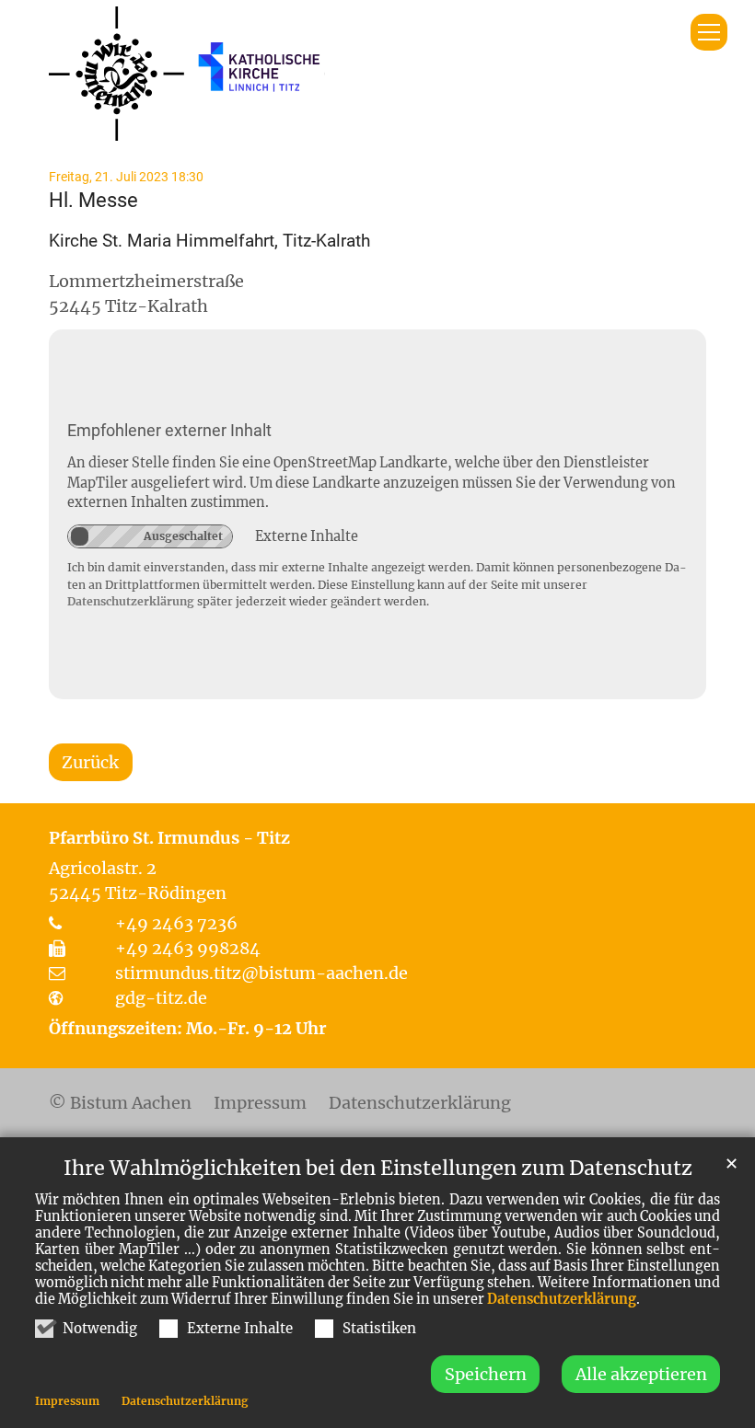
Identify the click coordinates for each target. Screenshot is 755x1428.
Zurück (90, 762)
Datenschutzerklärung (561, 1299)
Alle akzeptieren (641, 1374)
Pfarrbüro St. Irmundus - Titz (169, 837)
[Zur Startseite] (187, 74)
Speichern (486, 1374)
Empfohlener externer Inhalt (169, 430)
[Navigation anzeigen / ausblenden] (709, 32)
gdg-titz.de (161, 997)
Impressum (67, 1401)
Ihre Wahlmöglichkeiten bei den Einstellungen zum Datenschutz (378, 1168)
